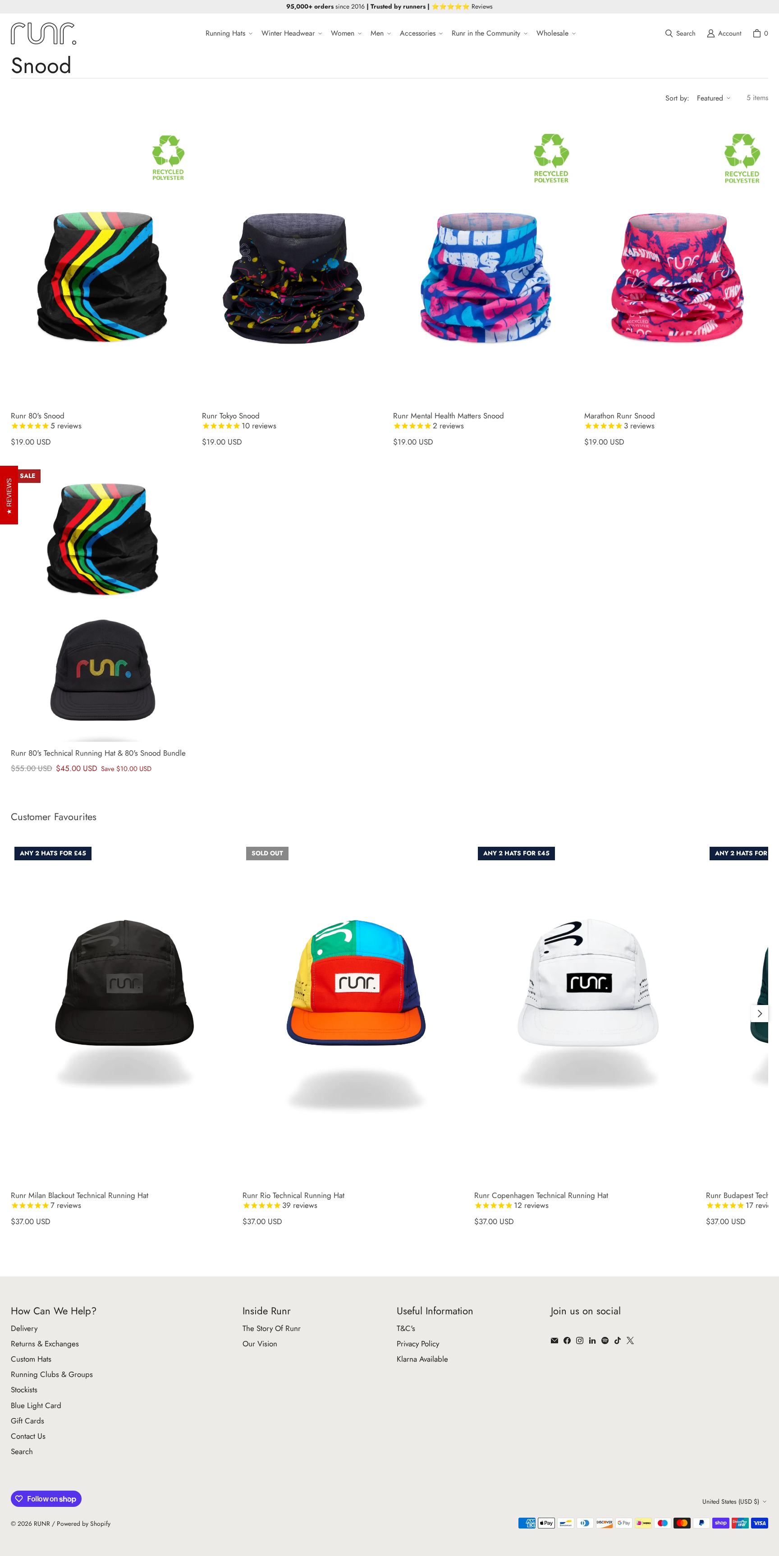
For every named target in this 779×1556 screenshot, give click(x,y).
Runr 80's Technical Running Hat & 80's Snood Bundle (98, 753)
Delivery (24, 1328)
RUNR (42, 1523)
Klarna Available (422, 1359)
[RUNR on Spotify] (605, 1340)
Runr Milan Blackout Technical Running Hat (79, 1200)
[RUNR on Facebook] (567, 1340)
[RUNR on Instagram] (579, 1340)
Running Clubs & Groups (52, 1374)
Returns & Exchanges (45, 1343)
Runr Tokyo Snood (239, 421)
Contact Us (28, 1436)
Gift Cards (27, 1420)
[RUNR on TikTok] (617, 1340)
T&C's (406, 1328)
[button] (228, 33)
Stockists (24, 1389)
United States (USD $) (730, 1501)
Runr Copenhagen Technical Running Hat (541, 1200)
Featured (710, 98)
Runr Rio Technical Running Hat (293, 1200)
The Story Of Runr (272, 1328)
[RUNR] (43, 34)
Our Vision (260, 1343)
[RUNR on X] (630, 1340)
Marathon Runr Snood (619, 421)
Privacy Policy (418, 1343)
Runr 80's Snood (46, 421)
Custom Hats (31, 1359)
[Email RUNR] (554, 1340)
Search (22, 1451)
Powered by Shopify (83, 1523)
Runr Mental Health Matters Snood (448, 421)
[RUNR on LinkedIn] (592, 1340)
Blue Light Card (36, 1405)
